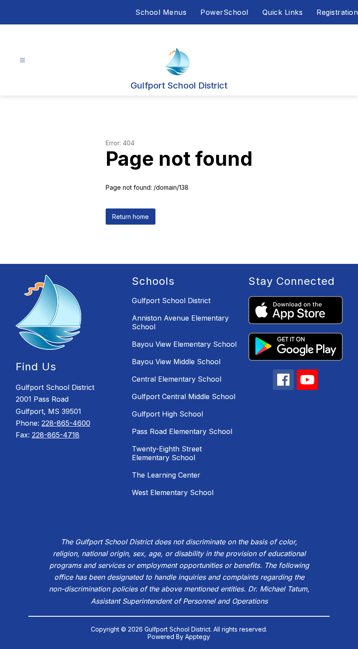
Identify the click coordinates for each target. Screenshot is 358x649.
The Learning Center (166, 475)
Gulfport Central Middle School (183, 396)
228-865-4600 (65, 423)
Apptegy (197, 636)
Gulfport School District (171, 300)
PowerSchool (224, 12)
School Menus (160, 12)
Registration (337, 12)
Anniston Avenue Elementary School (180, 322)
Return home (130, 216)
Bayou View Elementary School (184, 344)
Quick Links (282, 12)
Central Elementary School (176, 379)
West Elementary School (172, 492)
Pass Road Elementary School (182, 431)
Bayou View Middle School (176, 361)
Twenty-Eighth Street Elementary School (167, 453)
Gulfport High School (167, 414)
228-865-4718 (55, 434)
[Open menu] (22, 60)
